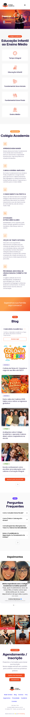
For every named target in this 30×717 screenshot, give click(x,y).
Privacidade (15, 698)
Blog (15, 695)
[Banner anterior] (2, 19)
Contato (14, 701)
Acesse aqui (15, 339)
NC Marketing (21, 713)
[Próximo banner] (27, 19)
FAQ (26, 695)
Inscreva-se (15, 679)
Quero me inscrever (15, 675)
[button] (24, 5)
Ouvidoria (24, 698)
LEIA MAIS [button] (15, 596)
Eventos (20, 695)
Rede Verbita (8, 695)
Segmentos (6, 698)
